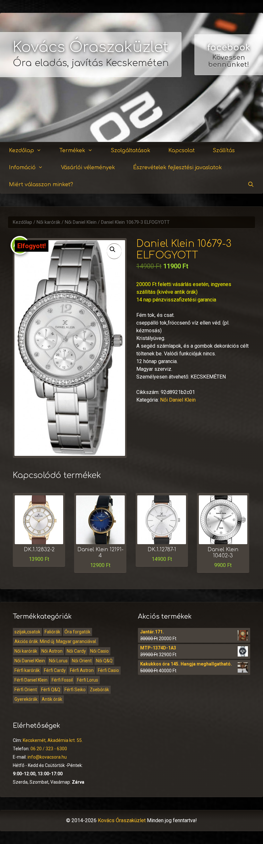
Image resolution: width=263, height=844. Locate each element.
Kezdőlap (21, 150)
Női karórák (48, 222)
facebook (228, 47)
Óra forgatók (77, 631)
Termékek (72, 150)
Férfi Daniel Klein (30, 680)
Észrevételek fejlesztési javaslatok (177, 167)
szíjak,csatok (27, 631)
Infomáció (22, 167)
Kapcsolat (181, 150)
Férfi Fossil (62, 680)
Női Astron (52, 651)
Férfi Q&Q (50, 689)
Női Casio (99, 651)
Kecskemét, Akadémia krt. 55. (53, 740)
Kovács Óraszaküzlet (91, 47)
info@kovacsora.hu (47, 757)
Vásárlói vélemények (88, 167)
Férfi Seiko (75, 689)
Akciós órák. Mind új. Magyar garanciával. (55, 641)
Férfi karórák (27, 670)
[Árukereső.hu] (229, 119)
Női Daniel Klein (81, 222)
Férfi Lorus (87, 680)
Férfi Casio (108, 670)
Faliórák (52, 631)
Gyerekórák (26, 699)
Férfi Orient (25, 689)
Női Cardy (76, 651)
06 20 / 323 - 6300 (48, 748)
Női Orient (82, 660)
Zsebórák (99, 689)
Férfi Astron (82, 670)
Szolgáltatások (130, 150)
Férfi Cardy (55, 670)
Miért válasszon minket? (41, 184)
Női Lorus (58, 660)
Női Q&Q (104, 660)
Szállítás (224, 150)
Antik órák (52, 699)
